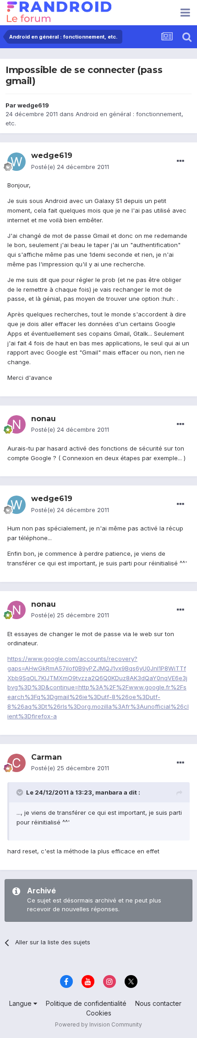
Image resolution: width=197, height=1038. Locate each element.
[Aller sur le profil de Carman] (16, 763)
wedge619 (33, 105)
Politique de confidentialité (86, 1003)
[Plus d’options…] (180, 161)
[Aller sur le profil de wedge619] (16, 161)
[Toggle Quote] (20, 792)
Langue (21, 1003)
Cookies (98, 1013)
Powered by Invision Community (98, 1024)
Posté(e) (70, 166)
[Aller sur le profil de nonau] (16, 424)
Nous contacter (158, 1003)
